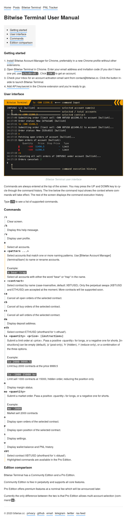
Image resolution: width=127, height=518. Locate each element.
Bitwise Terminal (31, 7)
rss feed (80, 513)
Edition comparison (21, 42)
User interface (18, 34)
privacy (31, 513)
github (40, 513)
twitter (70, 513)
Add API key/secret (18, 86)
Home (7, 7)
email (49, 513)
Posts (16, 7)
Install (10, 60)
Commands (16, 38)
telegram (60, 513)
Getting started (18, 30)
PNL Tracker (50, 7)
